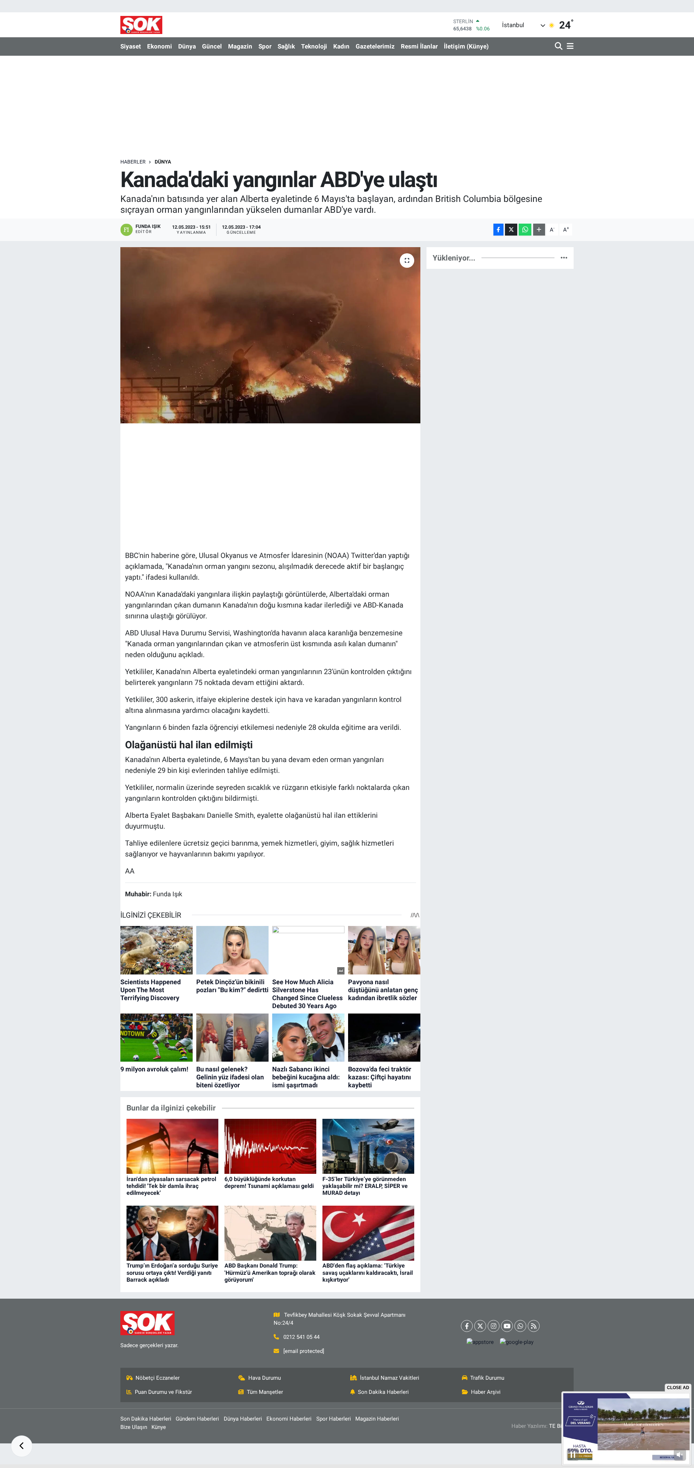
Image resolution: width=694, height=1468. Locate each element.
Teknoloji (314, 46)
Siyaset (130, 46)
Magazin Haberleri (377, 1419)
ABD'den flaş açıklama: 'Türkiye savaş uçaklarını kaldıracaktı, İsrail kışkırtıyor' (367, 1272)
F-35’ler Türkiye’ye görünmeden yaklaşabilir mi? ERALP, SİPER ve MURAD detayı (365, 1186)
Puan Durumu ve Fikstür (163, 1392)
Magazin (240, 46)
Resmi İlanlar (419, 46)
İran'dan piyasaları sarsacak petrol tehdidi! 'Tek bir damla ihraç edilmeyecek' (171, 1186)
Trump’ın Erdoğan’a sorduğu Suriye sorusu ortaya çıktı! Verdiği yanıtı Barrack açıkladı (172, 1272)
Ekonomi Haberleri (289, 1419)
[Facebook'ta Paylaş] (498, 230)
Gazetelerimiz (375, 46)
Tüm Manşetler (265, 1392)
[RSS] (534, 1326)
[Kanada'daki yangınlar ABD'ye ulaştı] (270, 335)
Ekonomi (159, 46)
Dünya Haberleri (243, 1419)
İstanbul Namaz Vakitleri (389, 1378)
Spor (264, 46)
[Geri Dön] (22, 1446)
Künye (158, 1427)
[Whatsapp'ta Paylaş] (525, 230)
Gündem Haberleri (197, 1419)
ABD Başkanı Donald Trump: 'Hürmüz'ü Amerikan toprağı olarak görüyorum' (270, 1272)
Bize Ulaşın (133, 1427)
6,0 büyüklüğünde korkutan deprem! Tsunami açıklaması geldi (269, 1182)
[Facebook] (467, 1326)
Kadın (341, 46)
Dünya (187, 46)
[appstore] (480, 1342)
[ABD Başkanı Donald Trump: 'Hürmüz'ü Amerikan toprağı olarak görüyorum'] (270, 1232)
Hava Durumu (264, 1378)
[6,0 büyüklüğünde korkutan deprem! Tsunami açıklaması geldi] (270, 1146)
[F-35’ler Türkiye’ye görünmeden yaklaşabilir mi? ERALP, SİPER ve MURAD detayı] (368, 1146)
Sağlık (286, 46)
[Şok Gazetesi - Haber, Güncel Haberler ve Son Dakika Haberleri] (141, 25)
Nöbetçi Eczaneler (158, 1378)
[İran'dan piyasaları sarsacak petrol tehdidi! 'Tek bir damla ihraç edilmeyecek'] (172, 1146)
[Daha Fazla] (539, 230)
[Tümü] (564, 257)
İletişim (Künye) (466, 46)
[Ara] (559, 46)
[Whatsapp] (520, 1326)
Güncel (212, 46)
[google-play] (516, 1342)
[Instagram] (494, 1326)
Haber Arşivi (486, 1392)
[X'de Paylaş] (511, 230)
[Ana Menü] (569, 46)
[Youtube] (507, 1326)
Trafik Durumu (487, 1378)
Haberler (133, 162)
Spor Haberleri (333, 1419)
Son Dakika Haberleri (383, 1392)
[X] (480, 1326)
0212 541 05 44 (301, 1337)
